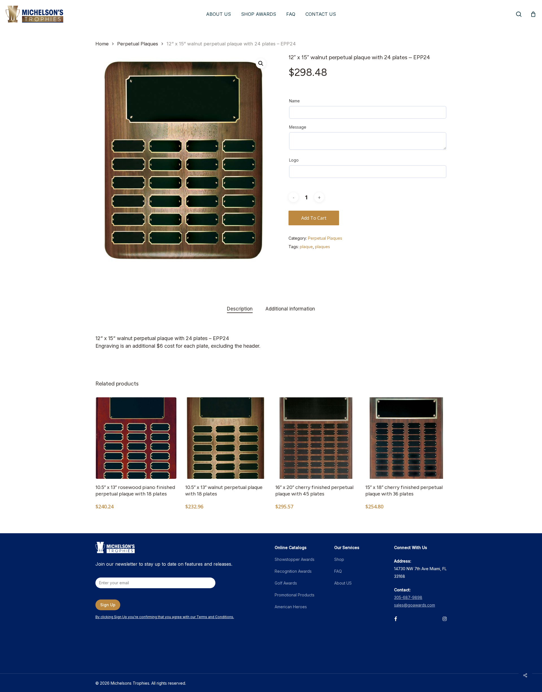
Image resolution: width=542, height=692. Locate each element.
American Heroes (291, 606)
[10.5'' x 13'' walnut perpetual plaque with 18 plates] (226, 438)
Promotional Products (294, 594)
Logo (294, 160)
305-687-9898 (408, 597)
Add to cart (313, 218)
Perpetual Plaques (137, 44)
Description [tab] (240, 309)
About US (343, 583)
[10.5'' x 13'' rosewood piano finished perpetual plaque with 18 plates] (136, 438)
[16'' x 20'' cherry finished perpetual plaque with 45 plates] (316, 438)
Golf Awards (286, 583)
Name (294, 100)
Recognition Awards (293, 571)
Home (102, 44)
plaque (306, 246)
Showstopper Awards (294, 559)
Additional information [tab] (290, 309)
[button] (261, 63)
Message (297, 127)
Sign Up (107, 604)
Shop (339, 559)
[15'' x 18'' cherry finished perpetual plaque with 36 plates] (406, 438)
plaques (322, 246)
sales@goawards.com (414, 605)
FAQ (338, 571)
